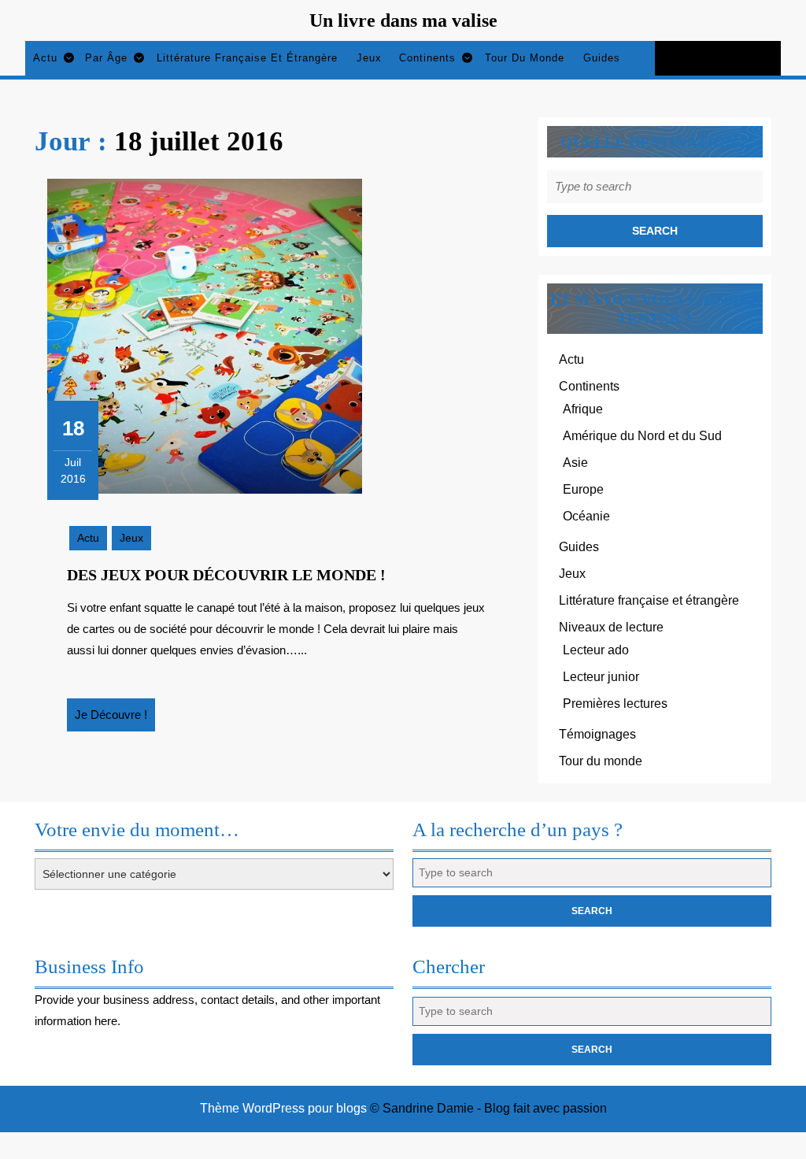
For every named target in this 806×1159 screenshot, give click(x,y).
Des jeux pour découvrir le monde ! (226, 574)
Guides (601, 58)
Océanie (586, 516)
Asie (575, 462)
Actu (45, 58)
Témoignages (597, 734)
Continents (427, 58)
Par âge (106, 58)
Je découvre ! (115, 719)
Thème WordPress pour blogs (283, 1108)
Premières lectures (615, 703)
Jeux (369, 58)
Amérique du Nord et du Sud (642, 435)
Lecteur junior (601, 676)
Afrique (583, 409)
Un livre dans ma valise (403, 20)
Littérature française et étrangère (247, 58)
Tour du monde (524, 58)
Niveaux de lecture (611, 627)
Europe (583, 489)
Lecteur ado (596, 650)
